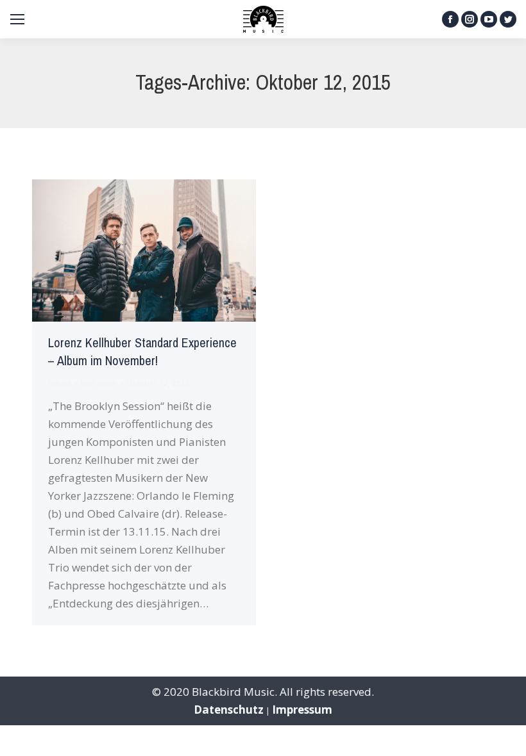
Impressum (302, 709)
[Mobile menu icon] (17, 19)
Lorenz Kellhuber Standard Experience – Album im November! (142, 352)
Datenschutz (229, 709)
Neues (59, 383)
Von (99, 383)
